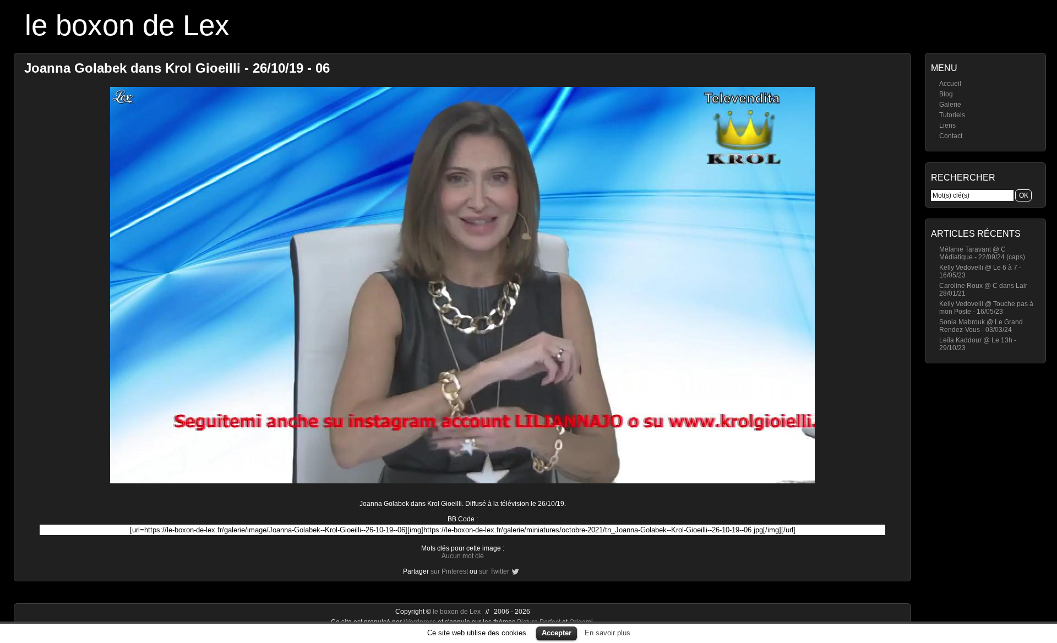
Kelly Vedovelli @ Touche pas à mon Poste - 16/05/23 (986, 307)
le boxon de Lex (127, 25)
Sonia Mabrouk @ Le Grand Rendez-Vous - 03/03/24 (981, 326)
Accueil (950, 84)
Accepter (556, 633)
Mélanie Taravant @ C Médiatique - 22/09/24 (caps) (982, 253)
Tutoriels (952, 115)
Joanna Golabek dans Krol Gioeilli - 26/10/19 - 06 (177, 68)
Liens (947, 125)
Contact (950, 136)
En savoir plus (607, 633)
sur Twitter (494, 571)
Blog (946, 94)
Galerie (950, 104)
